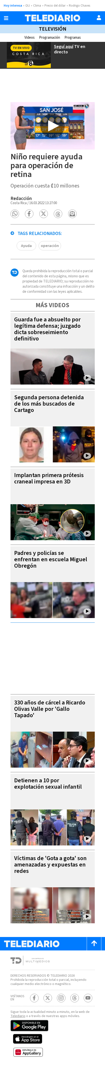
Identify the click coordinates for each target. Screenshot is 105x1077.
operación (50, 245)
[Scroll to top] (94, 943)
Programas (72, 37)
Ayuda (26, 245)
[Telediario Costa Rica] (52, 18)
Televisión (52, 29)
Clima (37, 5)
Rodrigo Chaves (79, 5)
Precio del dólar (54, 5)
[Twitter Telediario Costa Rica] (47, 998)
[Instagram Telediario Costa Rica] (61, 998)
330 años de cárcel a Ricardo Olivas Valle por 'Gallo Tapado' (49, 709)
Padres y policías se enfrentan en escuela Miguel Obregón (50, 559)
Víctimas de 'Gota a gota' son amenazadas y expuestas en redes (50, 864)
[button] (15, 214)
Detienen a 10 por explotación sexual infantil (48, 783)
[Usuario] (98, 17)
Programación (49, 37)
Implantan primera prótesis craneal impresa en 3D (49, 478)
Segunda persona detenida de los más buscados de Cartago (49, 403)
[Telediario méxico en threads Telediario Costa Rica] (74, 998)
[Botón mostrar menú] (6, 18)
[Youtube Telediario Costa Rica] (88, 998)
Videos (29, 37)
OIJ (27, 5)
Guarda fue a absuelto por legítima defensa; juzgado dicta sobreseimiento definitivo (47, 329)
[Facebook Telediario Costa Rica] (34, 998)
